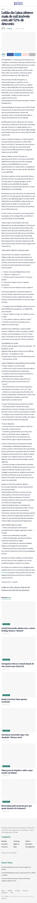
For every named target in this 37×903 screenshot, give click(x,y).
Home (3, 9)
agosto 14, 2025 (19, 28)
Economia (4, 844)
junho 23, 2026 (5, 633)
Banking (4, 841)
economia (4, 572)
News (15, 847)
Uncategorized (30, 847)
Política (27, 841)
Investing (16, 841)
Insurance (9, 9)
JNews (6, 896)
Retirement (28, 844)
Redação (9, 28)
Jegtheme (4, 898)
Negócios (16, 844)
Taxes (11, 892)
